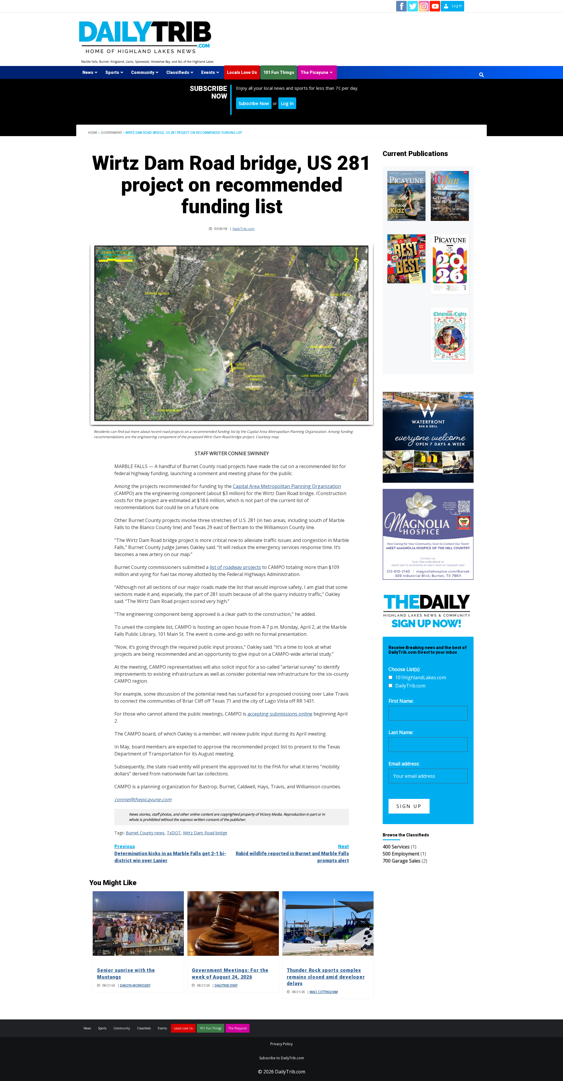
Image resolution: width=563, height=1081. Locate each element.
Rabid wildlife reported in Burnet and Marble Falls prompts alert (292, 853)
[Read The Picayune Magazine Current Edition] (406, 196)
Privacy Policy (281, 1043)
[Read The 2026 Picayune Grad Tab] (449, 264)
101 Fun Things (278, 72)
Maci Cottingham (324, 992)
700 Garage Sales (401, 861)
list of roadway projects (235, 567)
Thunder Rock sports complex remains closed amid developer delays (326, 977)
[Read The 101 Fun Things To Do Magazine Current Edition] (449, 196)
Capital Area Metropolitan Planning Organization (287, 486)
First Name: (401, 701)
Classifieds (177, 72)
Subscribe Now (254, 103)
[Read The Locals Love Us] (406, 259)
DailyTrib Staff (226, 985)
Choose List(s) (404, 669)
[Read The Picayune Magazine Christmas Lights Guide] (449, 334)
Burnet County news (145, 833)
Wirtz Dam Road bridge (205, 833)
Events (208, 72)
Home (92, 133)
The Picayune (314, 72)
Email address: (404, 763)
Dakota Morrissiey (135, 985)
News (87, 72)
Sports (112, 72)
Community (142, 72)
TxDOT (174, 833)
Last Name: (401, 732)
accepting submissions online (279, 714)
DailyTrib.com (244, 228)
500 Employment (401, 853)
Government (111, 133)
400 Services (396, 846)
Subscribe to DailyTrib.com (281, 1057)
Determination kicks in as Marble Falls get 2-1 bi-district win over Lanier (170, 853)
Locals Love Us (242, 72)
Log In (287, 103)
